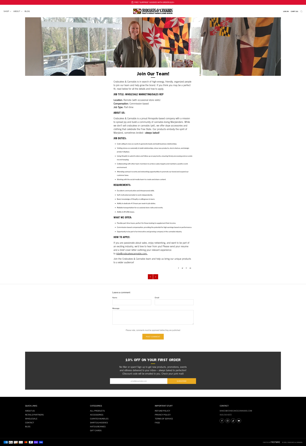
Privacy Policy (163, 415)
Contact (29, 423)
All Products (97, 411)
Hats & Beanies (98, 426)
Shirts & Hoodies (99, 423)
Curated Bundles (99, 419)
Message (115, 308)
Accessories (96, 415)
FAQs (157, 423)
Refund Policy (162, 411)
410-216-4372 (226, 415)
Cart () (294, 11)
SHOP (6, 11)
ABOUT (16, 11)
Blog (27, 426)
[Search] (301, 11)
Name (114, 298)
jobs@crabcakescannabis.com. (132, 253)
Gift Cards (95, 430)
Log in (286, 11)
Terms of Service (164, 419)
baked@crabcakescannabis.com (236, 411)
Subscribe (182, 381)
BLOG (27, 11)
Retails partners (34, 415)
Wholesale (31, 419)
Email (157, 298)
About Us (30, 411)
